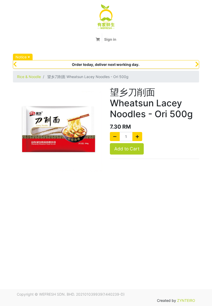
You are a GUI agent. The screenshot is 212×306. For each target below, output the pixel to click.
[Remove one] (115, 136)
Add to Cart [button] (126, 148)
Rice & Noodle (29, 76)
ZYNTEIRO (186, 300)
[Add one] (137, 136)
